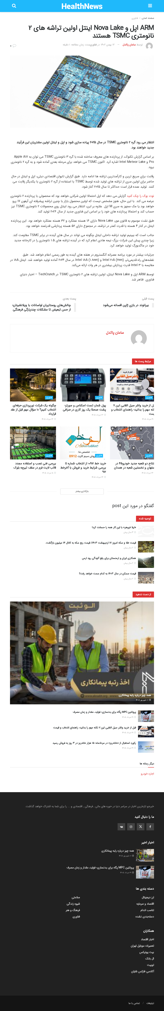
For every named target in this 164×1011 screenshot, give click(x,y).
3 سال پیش (128, 532)
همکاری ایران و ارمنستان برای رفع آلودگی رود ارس (109, 558)
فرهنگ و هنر (73, 910)
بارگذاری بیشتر (82, 491)
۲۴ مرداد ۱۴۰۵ (48, 419)
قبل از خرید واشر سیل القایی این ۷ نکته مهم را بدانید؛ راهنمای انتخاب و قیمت (133, 409)
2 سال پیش (129, 547)
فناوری (135, 18)
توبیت (150, 965)
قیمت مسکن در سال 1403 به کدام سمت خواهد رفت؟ (107, 574)
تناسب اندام (147, 910)
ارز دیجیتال (148, 897)
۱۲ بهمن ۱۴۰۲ (108, 45)
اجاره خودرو (147, 774)
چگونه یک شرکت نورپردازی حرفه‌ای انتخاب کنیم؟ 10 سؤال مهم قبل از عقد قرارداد (33, 409)
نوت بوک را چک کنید (140, 195)
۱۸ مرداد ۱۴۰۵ (48, 472)
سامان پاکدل (129, 45)
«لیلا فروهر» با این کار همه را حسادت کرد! (114, 527)
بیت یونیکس (146, 952)
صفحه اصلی (148, 18)
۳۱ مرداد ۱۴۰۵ (148, 419)
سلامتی (76, 897)
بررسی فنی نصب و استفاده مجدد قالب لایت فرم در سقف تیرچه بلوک (35, 465)
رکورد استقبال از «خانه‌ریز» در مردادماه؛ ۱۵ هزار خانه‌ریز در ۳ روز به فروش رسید (94, 743)
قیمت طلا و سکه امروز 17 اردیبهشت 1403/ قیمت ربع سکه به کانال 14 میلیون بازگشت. (90, 543)
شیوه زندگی (73, 904)
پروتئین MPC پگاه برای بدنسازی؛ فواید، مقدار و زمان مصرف (104, 712)
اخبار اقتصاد (147, 939)
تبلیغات (150, 1003)
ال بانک (149, 958)
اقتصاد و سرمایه (145, 904)
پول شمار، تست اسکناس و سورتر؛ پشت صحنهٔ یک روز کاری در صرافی (84, 407)
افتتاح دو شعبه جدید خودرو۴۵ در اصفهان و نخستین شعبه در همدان (135, 465)
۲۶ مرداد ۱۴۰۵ (98, 414)
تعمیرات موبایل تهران (142, 946)
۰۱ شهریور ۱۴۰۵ (142, 700)
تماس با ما (134, 1003)
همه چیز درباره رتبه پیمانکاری (135, 695)
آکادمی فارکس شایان (142, 971)
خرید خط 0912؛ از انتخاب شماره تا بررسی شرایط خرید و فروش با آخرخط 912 (83, 467)
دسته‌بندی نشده (145, 916)
